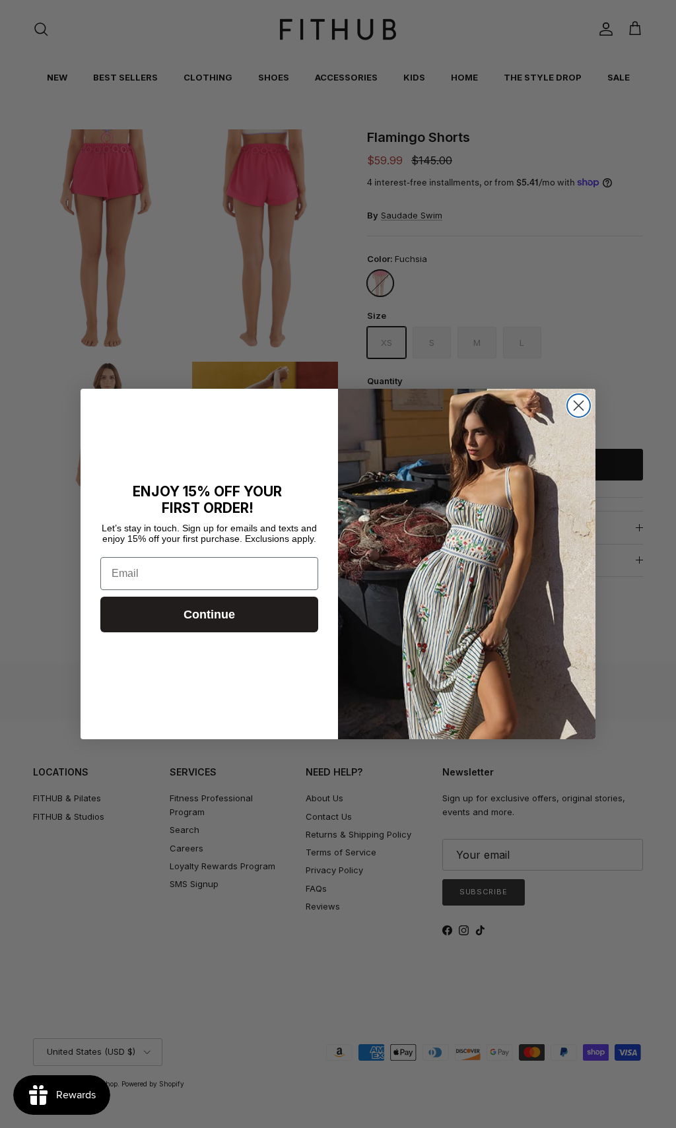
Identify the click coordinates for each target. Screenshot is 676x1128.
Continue (209, 614)
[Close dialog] (578, 405)
